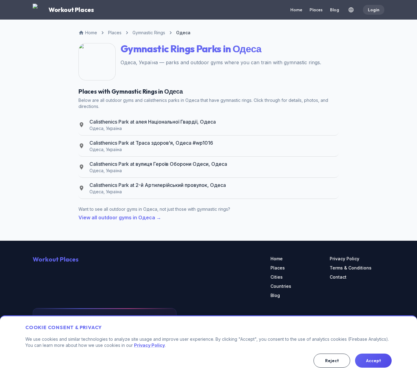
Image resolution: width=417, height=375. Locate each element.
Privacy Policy (344, 258)
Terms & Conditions (351, 267)
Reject (332, 360)
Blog (334, 10)
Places (316, 10)
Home (296, 10)
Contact (338, 277)
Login (373, 10)
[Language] (351, 9)
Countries (280, 286)
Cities (276, 277)
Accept (373, 360)
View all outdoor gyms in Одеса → (119, 217)
